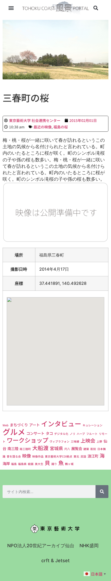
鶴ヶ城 (69, 464)
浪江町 (93, 456)
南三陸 (12, 448)
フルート (92, 434)
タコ (49, 433)
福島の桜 (60, 126)
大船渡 (40, 448)
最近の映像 (43, 126)
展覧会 (76, 448)
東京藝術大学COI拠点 (58, 456)
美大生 (39, 464)
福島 (14, 464)
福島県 (22, 464)
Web (6, 425)
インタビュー (61, 423)
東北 (76, 456)
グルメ (14, 431)
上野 (99, 441)
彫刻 (93, 449)
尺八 (67, 449)
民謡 (83, 456)
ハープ (81, 434)
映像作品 (38, 456)
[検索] (102, 491)
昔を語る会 (14, 456)
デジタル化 (61, 434)
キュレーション (92, 425)
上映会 (88, 440)
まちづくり (19, 424)
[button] (11, 8)
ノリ (72, 434)
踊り (54, 464)
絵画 (31, 464)
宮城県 (56, 448)
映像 (26, 455)
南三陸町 (25, 449)
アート (34, 424)
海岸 (6, 463)
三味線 (75, 441)
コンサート (35, 433)
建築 (86, 449)
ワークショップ (27, 440)
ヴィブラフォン (59, 441)
